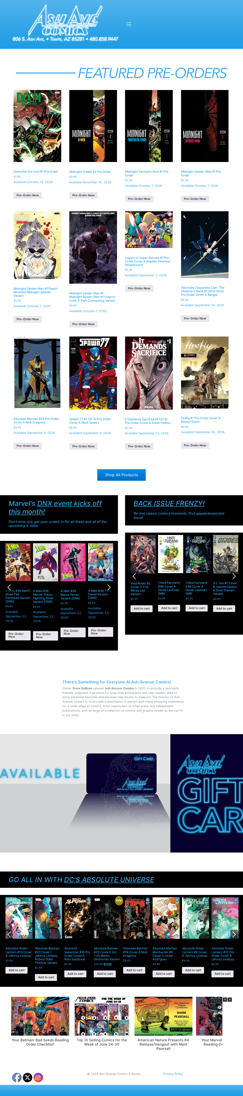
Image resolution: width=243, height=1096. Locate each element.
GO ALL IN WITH (81, 880)
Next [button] (108, 587)
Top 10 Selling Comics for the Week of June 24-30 (102, 1042)
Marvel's (55, 507)
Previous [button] (9, 587)
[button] (230, 999)
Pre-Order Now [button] (28, 195)
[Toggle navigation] (129, 24)
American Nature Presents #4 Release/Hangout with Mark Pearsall (163, 1044)
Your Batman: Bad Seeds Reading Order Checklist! (40, 1042)
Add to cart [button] (142, 608)
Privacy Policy (173, 1074)
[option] (18, 591)
